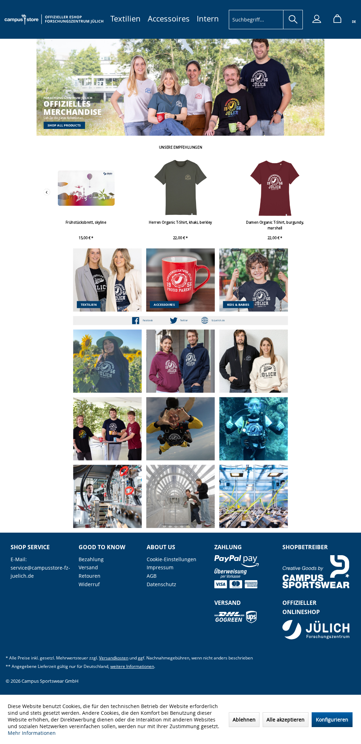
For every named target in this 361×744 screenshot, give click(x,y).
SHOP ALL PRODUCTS (64, 125)
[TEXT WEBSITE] (218, 321)
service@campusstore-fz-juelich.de (40, 571)
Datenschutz (161, 584)
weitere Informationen (132, 666)
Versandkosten (113, 658)
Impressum (160, 567)
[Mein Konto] (314, 19)
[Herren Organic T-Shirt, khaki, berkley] (180, 188)
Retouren (89, 575)
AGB (152, 575)
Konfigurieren (332, 719)
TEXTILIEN (89, 304)
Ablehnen (244, 719)
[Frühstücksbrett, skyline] (86, 188)
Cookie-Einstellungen (171, 559)
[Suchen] (293, 19)
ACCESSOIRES (164, 304)
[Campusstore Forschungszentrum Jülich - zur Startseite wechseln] (54, 19)
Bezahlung (91, 559)
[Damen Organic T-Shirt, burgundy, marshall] (275, 188)
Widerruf (89, 584)
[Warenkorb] (334, 19)
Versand (88, 567)
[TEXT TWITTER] (184, 321)
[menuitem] (125, 18)
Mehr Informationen (32, 733)
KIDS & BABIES (238, 304)
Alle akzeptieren (286, 719)
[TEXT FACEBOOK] (148, 321)
